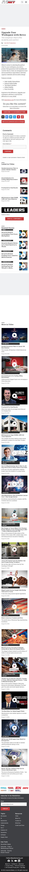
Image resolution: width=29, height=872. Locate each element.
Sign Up (5, 808)
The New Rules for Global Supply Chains (13, 711)
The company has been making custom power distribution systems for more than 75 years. (13, 439)
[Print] (2, 116)
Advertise (21, 864)
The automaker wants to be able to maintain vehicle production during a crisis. (13, 743)
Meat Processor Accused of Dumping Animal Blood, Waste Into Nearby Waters (13, 648)
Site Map (22, 867)
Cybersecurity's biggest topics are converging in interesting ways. (14, 380)
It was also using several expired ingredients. (13, 593)
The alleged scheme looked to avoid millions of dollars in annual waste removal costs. (14, 652)
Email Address (7, 144)
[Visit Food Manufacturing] (11, 788)
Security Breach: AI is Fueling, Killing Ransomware (9, 178)
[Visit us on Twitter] (12, 861)
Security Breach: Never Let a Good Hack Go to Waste (9, 244)
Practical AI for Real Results (9, 188)
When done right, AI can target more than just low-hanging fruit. (13, 410)
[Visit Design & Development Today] (3, 788)
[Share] (6, 116)
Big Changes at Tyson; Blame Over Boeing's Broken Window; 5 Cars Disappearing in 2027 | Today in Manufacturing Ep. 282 (14, 529)
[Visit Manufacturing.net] (11, 790)
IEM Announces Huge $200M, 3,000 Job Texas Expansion (9, 198)
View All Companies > (14, 218)
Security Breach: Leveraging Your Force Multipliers (9, 234)
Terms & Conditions (20, 865)
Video (3, 29)
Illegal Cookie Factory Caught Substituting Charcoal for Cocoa (13, 590)
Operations (5, 432)
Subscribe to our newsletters (14, 112)
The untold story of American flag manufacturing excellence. (14, 620)
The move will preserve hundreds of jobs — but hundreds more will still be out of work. (14, 773)
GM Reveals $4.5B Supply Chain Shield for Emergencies (13, 739)
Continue (8, 151)
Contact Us (14, 864)
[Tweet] (14, 116)
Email (2, 801)
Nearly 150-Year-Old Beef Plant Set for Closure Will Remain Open (12, 769)
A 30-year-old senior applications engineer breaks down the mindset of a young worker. (13, 470)
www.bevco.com (9, 100)
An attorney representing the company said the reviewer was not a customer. (13, 499)
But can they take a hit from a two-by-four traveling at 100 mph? (12, 565)
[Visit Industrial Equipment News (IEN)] (18, 788)
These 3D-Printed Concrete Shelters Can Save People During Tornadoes (13, 561)
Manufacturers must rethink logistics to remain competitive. (14, 714)
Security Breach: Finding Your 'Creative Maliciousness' (9, 255)
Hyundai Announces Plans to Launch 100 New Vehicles (9, 169)
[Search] (22, 2)
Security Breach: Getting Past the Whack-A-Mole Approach (7, 266)
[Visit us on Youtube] (15, 861)
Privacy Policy (9, 865)
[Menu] (26, 2)
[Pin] (18, 116)
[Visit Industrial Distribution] (3, 790)
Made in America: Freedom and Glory (12, 618)
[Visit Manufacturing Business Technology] (18, 790)
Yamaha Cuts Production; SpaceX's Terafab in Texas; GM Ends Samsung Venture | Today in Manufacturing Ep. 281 (14, 680)
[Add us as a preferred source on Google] (22, 116)
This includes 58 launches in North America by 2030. (13, 350)
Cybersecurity (6, 240)
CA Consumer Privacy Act (12, 867)
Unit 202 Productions (10, 43)
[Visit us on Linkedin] (19, 861)
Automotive (5, 343)
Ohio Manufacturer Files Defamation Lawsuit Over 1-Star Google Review (14, 496)
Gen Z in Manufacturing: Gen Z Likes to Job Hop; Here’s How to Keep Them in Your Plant (14, 466)
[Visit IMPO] (25, 788)
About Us (7, 864)
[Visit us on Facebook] (9, 861)
